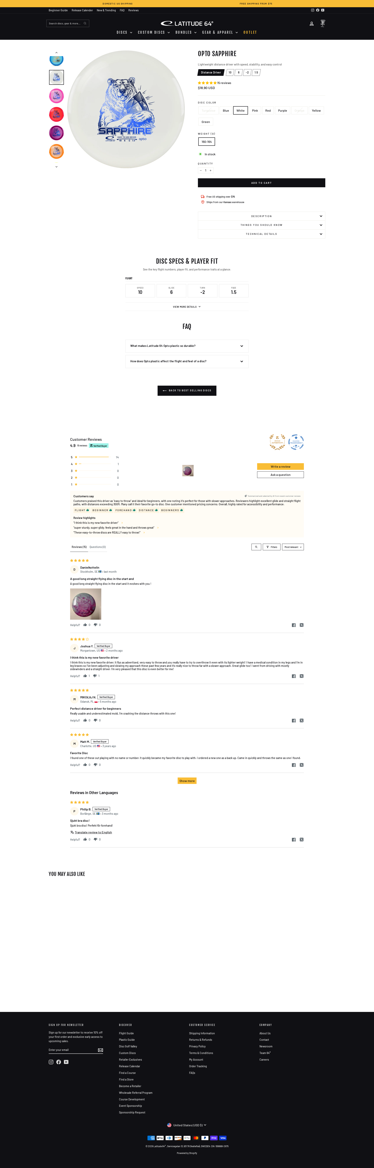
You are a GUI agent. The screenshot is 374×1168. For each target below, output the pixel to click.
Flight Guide (126, 1033)
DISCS (123, 32)
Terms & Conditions (201, 1053)
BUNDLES (185, 32)
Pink (255, 110)
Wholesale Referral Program (136, 1092)
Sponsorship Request (132, 1112)
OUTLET (250, 32)
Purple (282, 110)
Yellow (316, 110)
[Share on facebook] (293, 625)
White (240, 110)
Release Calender (82, 10)
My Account (196, 1059)
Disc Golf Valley (128, 1046)
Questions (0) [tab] (98, 547)
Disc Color (207, 102)
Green (206, 122)
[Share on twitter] (301, 625)
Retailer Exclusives (130, 1059)
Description (261, 216)
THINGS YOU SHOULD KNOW (262, 224)
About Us (265, 1033)
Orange (299, 110)
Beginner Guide (58, 10)
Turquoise (208, 110)
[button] (207, 83)
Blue (226, 110)
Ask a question (281, 474)
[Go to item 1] (188, 470)
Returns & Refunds (200, 1039)
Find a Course (127, 1072)
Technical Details (261, 233)
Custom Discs (127, 1053)
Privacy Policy (197, 1046)
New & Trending (106, 10)
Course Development (132, 1099)
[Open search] (256, 547)
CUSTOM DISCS (152, 32)
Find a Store (126, 1079)
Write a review (280, 466)
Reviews (133, 10)
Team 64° (265, 1053)
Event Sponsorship (130, 1105)
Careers (264, 1059)
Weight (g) (206, 133)
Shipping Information (202, 1033)
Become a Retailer (130, 1086)
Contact (264, 1039)
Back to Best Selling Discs (190, 390)
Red (268, 110)
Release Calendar (129, 1066)
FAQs (192, 1072)
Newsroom (266, 1046)
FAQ (122, 10)
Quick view (81, 948)
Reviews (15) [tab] (79, 547)
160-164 (207, 141)
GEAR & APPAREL (218, 32)
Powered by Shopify (187, 1153)
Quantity (205, 163)
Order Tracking (198, 1066)
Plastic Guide (127, 1039)
